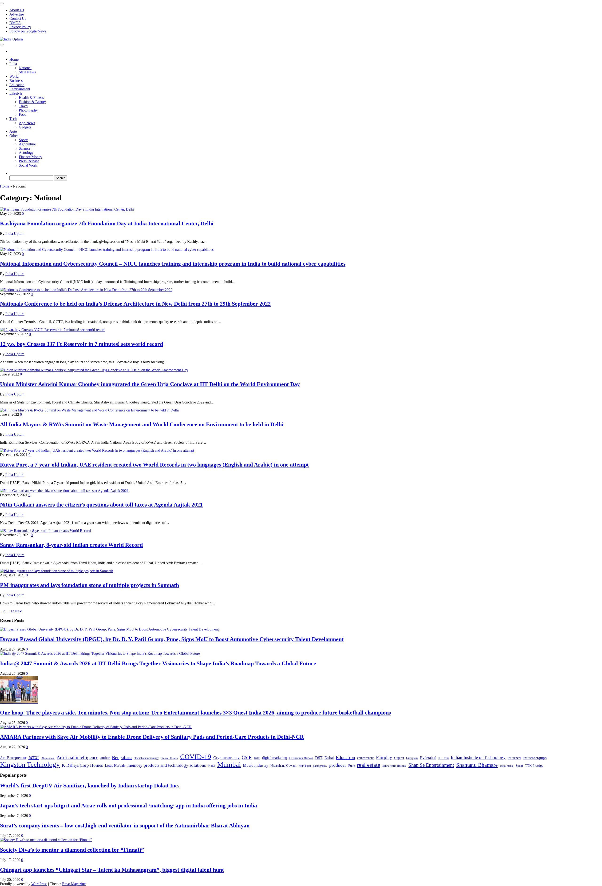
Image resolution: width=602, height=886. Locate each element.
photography (320, 765)
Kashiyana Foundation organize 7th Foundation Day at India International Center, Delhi (107, 223)
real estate (368, 765)
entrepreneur (365, 758)
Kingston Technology (30, 764)
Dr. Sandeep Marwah (301, 758)
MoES (211, 765)
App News (27, 123)
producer (337, 765)
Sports (23, 140)
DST (318, 757)
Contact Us (17, 18)
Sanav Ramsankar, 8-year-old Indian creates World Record (71, 545)
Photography (28, 110)
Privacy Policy (20, 27)
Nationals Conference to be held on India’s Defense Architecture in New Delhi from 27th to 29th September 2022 (135, 304)
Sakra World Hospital (394, 765)
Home (14, 59)
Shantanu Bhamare (477, 765)
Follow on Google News (27, 31)
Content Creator (169, 758)
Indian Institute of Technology (478, 757)
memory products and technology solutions (166, 765)
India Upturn (14, 233)
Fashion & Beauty (32, 102)
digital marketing (274, 757)
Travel (23, 106)
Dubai (329, 757)
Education (16, 85)
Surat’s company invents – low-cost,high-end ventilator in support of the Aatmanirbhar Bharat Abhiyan (125, 825)
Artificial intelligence (77, 757)
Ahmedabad (48, 758)
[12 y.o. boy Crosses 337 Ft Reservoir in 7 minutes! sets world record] (52, 330)
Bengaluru (122, 757)
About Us (16, 10)
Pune (351, 765)
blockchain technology (146, 758)
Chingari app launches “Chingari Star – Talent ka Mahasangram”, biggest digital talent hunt (112, 870)
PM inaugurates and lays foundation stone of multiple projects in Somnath (89, 585)
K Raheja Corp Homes (82, 765)
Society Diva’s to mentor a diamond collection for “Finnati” (72, 850)
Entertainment (19, 89)
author (105, 757)
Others (14, 136)
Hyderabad (428, 757)
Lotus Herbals (115, 765)
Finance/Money (30, 157)
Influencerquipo (535, 758)
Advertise (16, 14)
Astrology (26, 153)
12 (12, 611)
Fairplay (384, 757)
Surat (519, 765)
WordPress (39, 884)
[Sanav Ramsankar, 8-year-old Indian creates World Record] (45, 531)
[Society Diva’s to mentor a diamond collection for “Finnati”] (46, 840)
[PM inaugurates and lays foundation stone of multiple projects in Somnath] (56, 571)
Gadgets (25, 127)
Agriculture (27, 144)
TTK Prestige (534, 765)
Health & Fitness (31, 98)
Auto (13, 131)
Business (16, 81)
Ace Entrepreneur (13, 757)
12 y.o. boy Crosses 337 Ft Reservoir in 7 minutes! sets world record (81, 344)
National (25, 68)
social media (506, 765)
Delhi (257, 758)
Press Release (29, 161)
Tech (13, 119)
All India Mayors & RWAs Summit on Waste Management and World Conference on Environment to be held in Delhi (141, 424)
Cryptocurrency (226, 757)
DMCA (15, 23)
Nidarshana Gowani (283, 765)
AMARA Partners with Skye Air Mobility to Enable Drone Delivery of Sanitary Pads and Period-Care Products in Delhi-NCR (152, 737)
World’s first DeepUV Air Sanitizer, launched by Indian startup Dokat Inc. (89, 785)
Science (24, 148)
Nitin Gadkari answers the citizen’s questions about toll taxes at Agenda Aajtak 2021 (101, 505)
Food (23, 114)
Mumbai (229, 764)
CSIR (247, 757)
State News (27, 72)
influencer (514, 758)
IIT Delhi (443, 758)
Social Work (28, 165)
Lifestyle (15, 93)
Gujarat (399, 758)
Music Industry (255, 765)
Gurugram (412, 758)
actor (33, 757)
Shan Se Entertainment (431, 765)
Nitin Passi (305, 765)
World (14, 76)
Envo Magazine (74, 884)
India (13, 64)
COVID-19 (195, 756)
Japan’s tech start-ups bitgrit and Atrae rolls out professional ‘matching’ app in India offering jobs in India (128, 805)
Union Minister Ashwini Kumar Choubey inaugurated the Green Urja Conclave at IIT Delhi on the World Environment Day (150, 384)
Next (18, 611)
